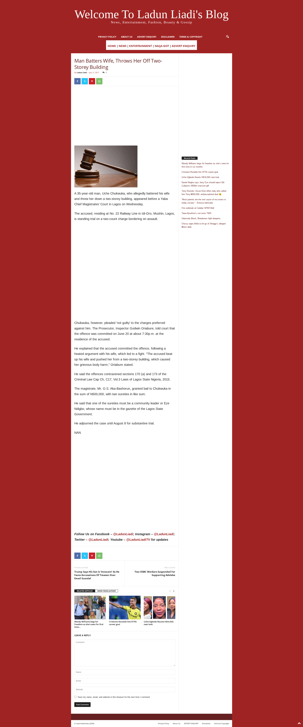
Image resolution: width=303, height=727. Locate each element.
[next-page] (173, 591)
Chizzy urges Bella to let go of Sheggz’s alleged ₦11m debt (204, 225)
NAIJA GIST (162, 46)
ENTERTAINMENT (140, 46)
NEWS (122, 46)
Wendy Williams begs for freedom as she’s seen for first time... (88, 624)
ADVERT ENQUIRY (146, 36)
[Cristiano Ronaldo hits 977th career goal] (125, 607)
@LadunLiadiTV (138, 539)
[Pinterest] (92, 81)
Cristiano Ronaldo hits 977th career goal (123, 623)
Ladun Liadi (82, 72)
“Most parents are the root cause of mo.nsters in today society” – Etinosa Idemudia (204, 201)
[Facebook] (77, 81)
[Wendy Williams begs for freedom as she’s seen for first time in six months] (90, 607)
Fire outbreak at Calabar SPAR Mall (198, 208)
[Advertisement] (125, 97)
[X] (85, 81)
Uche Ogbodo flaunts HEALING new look (158, 623)
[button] (227, 36)
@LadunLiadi (123, 534)
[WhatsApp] (99, 81)
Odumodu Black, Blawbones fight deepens (201, 218)
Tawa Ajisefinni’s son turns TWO (196, 213)
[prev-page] (170, 591)
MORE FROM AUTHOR (106, 591)
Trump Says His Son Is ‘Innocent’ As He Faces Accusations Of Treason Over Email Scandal (96, 575)
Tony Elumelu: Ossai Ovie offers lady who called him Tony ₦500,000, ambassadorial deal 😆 (204, 192)
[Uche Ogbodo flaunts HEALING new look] (159, 607)
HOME (112, 46)
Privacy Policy (107, 36)
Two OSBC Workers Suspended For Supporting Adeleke (155, 573)
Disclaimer (168, 36)
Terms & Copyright (190, 36)
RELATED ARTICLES (85, 591)
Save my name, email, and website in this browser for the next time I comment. (114, 697)
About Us (126, 36)
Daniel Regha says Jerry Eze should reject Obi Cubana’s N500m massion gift (203, 184)
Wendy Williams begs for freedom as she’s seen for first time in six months (205, 165)
